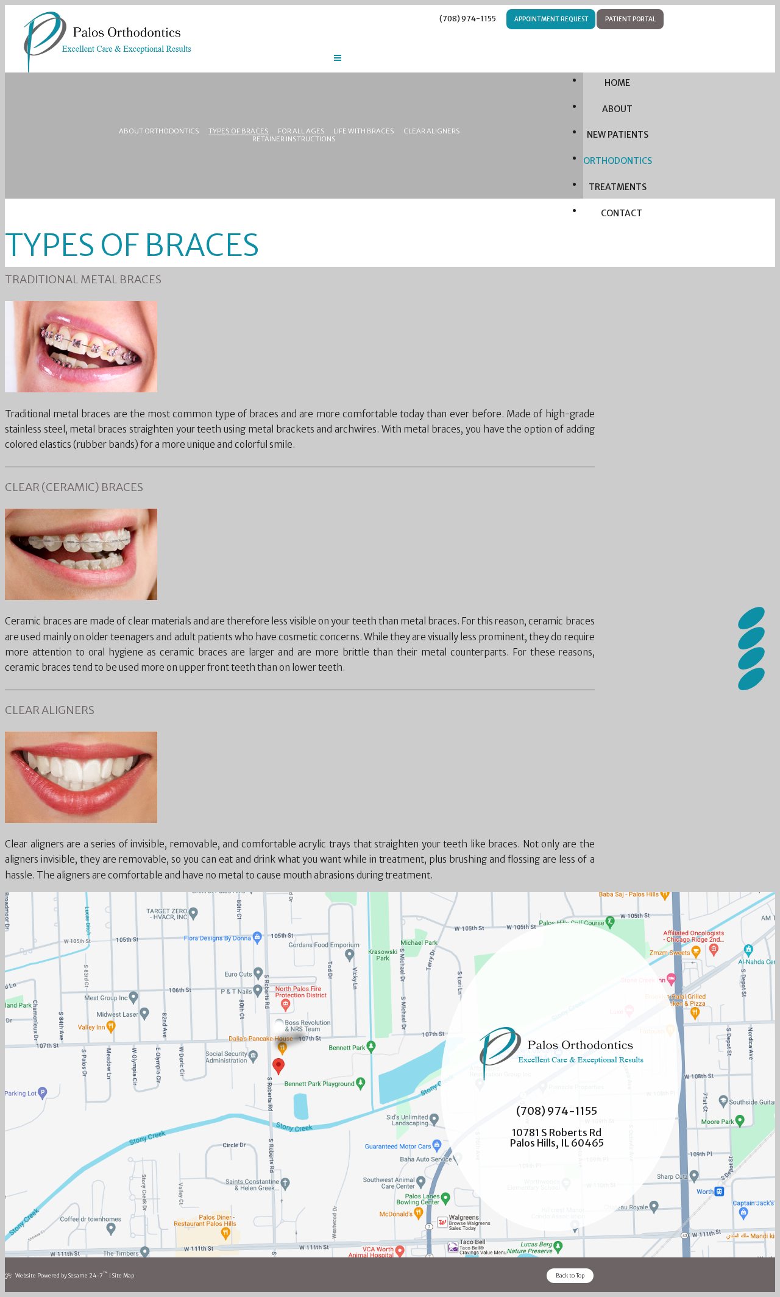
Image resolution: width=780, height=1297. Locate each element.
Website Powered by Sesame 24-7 (61, 1275)
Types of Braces (238, 131)
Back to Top (570, 1275)
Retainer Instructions (294, 139)
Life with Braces (363, 131)
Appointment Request (551, 19)
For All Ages (301, 131)
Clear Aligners (431, 131)
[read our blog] (752, 658)
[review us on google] (752, 638)
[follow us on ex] (752, 678)
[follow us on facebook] (752, 618)
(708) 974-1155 (467, 18)
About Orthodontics (159, 131)
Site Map (123, 1275)
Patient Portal (630, 19)
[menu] (337, 59)
